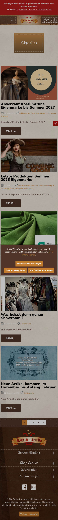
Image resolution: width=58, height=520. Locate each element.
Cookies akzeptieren (15, 270)
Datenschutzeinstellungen (29, 263)
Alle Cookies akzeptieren (41, 270)
